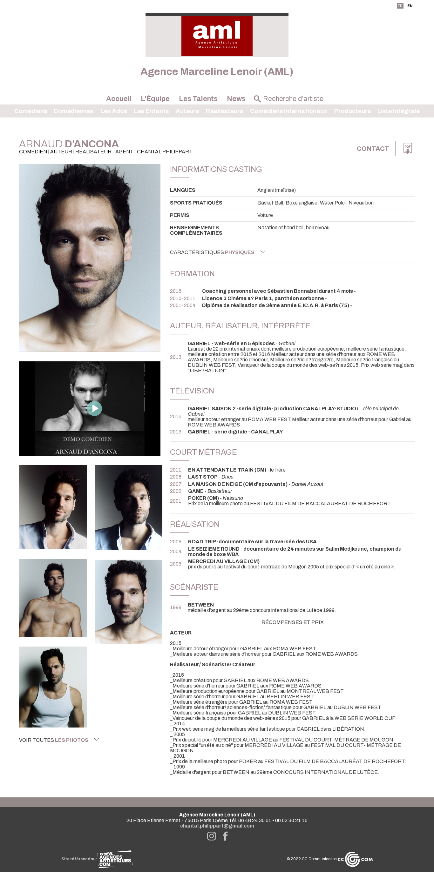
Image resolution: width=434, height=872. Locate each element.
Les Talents (198, 99)
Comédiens (30, 111)
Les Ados (113, 111)
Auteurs (187, 111)
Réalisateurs (224, 111)
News (236, 99)
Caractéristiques (212, 252)
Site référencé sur (79, 859)
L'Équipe (155, 99)
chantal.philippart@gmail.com (217, 825)
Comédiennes (73, 111)
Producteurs (352, 111)
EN (409, 6)
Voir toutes (53, 740)
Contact (373, 148)
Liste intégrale (398, 111)
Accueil (119, 99)
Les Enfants (151, 111)
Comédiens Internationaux (288, 111)
